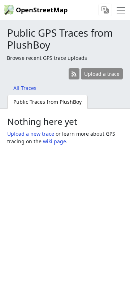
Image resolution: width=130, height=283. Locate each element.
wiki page (54, 141)
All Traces (24, 88)
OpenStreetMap (42, 9)
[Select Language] (105, 10)
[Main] (121, 10)
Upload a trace (102, 73)
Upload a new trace (30, 133)
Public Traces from (47, 101)
